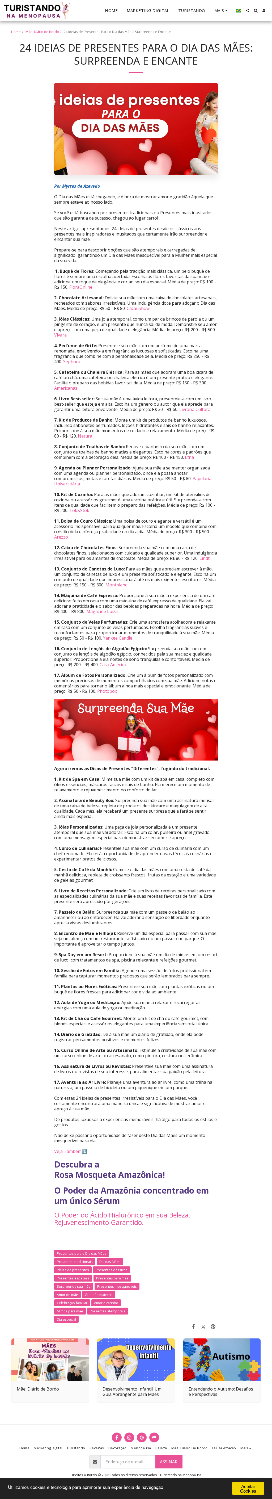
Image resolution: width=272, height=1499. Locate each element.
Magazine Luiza (102, 611)
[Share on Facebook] (193, 1326)
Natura (85, 436)
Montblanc (116, 585)
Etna (189, 457)
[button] (247, 10)
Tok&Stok (79, 510)
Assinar (168, 1462)
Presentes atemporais (107, 1311)
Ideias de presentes (73, 1269)
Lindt (204, 558)
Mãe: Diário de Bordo (42, 31)
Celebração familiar (72, 1302)
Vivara (60, 335)
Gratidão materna (99, 1294)
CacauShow (138, 308)
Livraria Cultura (194, 409)
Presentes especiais (73, 1278)
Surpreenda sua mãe (74, 1286)
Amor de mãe (67, 1294)
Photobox (107, 691)
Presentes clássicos (112, 1269)
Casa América (113, 664)
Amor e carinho (106, 1302)
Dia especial (66, 1319)
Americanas (65, 388)
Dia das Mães (110, 1261)
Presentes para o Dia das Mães (82, 1253)
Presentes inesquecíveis (117, 1286)
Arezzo (61, 537)
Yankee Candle (117, 638)
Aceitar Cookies (248, 1488)
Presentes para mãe (112, 1278)
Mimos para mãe (70, 1311)
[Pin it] (213, 1326)
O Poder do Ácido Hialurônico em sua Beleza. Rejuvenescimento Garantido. (122, 1218)
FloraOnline (80, 287)
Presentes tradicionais (75, 1261)
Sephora (71, 361)
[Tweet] (203, 1326)
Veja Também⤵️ (70, 1151)
